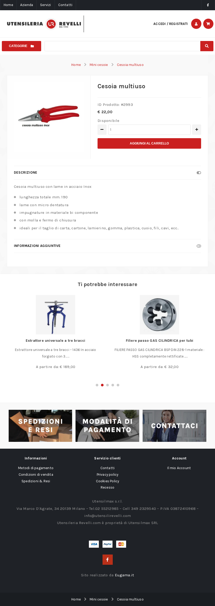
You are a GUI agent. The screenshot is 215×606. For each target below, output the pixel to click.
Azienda (26, 5)
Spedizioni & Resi (36, 481)
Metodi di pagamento (35, 468)
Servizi (45, 5)
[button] (97, 385)
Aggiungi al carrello (149, 143)
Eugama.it (124, 575)
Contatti (65, 5)
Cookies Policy (107, 481)
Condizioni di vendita (36, 474)
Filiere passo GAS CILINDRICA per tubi (159, 340)
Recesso (107, 487)
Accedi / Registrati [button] (170, 24)
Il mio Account (179, 468)
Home (8, 5)
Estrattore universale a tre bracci (55, 340)
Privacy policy (108, 474)
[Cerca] (206, 46)
